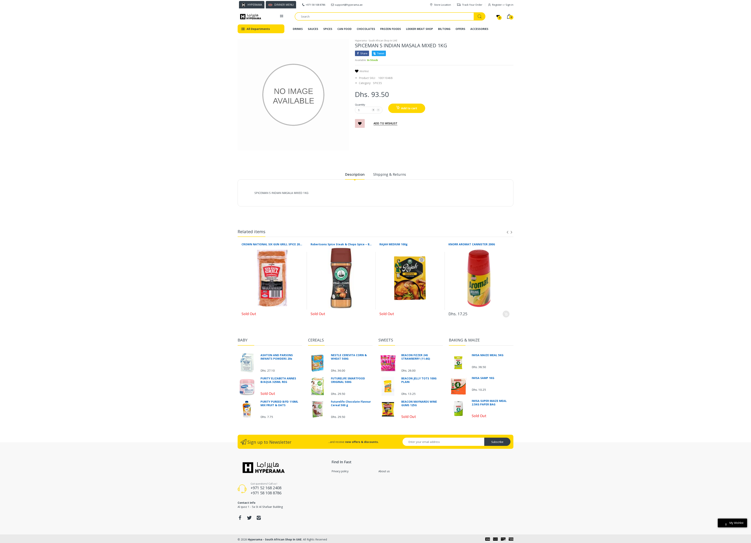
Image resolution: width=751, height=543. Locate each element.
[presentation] (507, 232)
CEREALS (316, 340)
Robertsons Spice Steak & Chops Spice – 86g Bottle (341, 244)
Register (497, 4)
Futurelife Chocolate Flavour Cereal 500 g (351, 403)
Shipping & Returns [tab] (389, 174)
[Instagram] (258, 518)
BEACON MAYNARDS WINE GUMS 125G (419, 403)
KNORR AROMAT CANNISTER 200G (471, 244)
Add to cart (409, 108)
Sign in (509, 4)
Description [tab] (355, 174)
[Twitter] (249, 518)
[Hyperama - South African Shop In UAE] (250, 16)
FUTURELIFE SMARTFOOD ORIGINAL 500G (348, 380)
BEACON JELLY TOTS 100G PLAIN (419, 380)
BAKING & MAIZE (464, 340)
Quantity (360, 104)
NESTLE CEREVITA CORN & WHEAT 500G (349, 356)
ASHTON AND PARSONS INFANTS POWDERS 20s (277, 356)
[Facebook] (240, 518)
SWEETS (385, 340)
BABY (242, 340)
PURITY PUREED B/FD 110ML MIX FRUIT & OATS (279, 403)
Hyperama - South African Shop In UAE (376, 40)
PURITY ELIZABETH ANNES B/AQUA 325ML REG (278, 380)
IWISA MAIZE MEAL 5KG (487, 355)
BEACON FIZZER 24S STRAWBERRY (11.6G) (415, 356)
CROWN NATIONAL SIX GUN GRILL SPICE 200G (272, 244)
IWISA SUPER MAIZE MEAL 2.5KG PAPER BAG (489, 402)
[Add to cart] (506, 314)
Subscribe (497, 442)
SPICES (377, 83)
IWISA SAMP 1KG (483, 378)
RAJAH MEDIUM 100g (393, 244)
